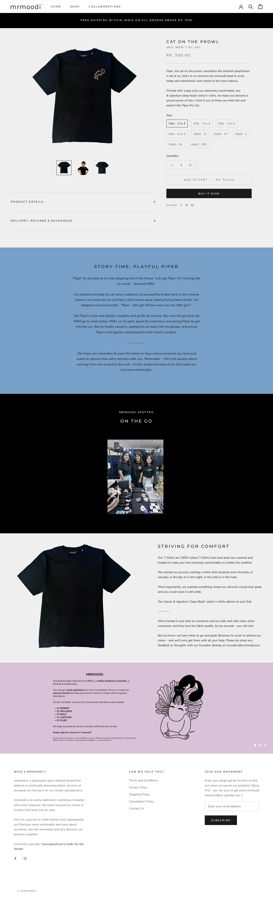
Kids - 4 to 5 (226, 123)
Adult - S (199, 134)
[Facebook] (181, 205)
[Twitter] (186, 205)
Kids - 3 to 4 (201, 123)
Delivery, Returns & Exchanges (42, 220)
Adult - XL (176, 144)
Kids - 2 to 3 (177, 123)
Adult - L (241, 134)
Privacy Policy (138, 787)
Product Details (27, 201)
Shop (75, 6)
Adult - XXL (199, 144)
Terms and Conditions (143, 780)
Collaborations (105, 6)
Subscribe (221, 820)
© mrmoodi (27, 890)
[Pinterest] (192, 205)
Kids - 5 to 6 (177, 134)
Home (56, 6)
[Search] (250, 6)
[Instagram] (25, 858)
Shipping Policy (139, 794)
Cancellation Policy (141, 801)
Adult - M (220, 134)
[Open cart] (260, 6)
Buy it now (209, 193)
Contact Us (136, 808)
